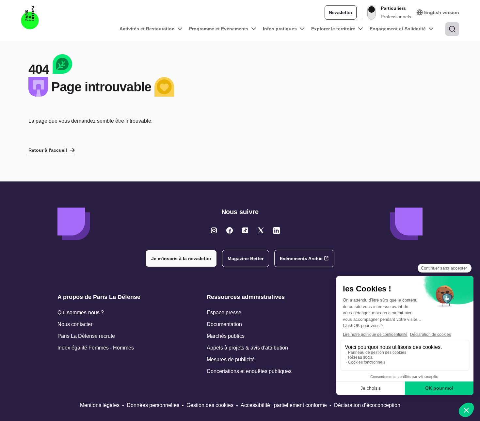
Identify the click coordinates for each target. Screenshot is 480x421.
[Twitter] (214, 230)
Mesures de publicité (231, 359)
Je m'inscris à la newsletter (181, 258)
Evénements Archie (301, 258)
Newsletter (340, 12)
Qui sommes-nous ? (80, 312)
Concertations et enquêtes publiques (249, 371)
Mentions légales (100, 405)
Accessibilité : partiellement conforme (284, 405)
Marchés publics (226, 336)
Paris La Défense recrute (86, 336)
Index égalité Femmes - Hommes (95, 348)
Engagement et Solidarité (398, 28)
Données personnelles (153, 405)
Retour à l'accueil (47, 150)
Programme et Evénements (218, 28)
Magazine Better (246, 258)
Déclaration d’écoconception (367, 405)
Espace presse (224, 312)
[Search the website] (452, 29)
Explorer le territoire (333, 28)
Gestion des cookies (209, 405)
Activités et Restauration (147, 28)
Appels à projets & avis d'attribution (247, 348)
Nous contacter (74, 324)
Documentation (224, 324)
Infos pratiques (280, 28)
